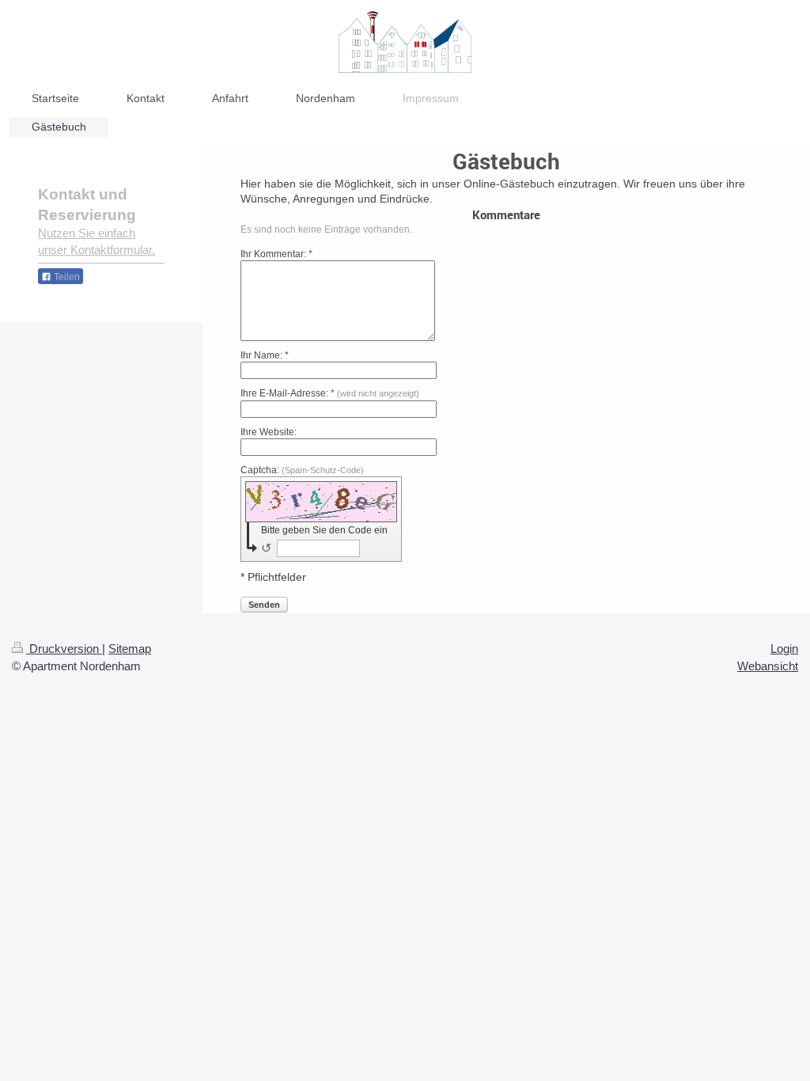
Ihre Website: (268, 432)
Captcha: (302, 470)
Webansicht (767, 666)
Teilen (65, 277)
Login (784, 648)
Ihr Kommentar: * (276, 254)
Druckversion (64, 648)
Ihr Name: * (264, 355)
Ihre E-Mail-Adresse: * (329, 393)
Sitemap (129, 648)
